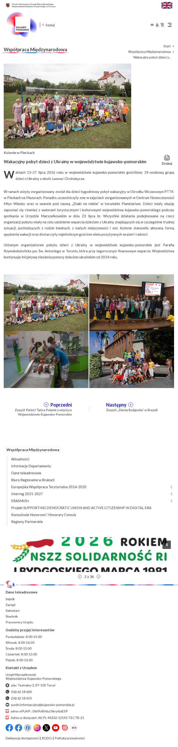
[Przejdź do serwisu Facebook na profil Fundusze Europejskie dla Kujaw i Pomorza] (18, 727)
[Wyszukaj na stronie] (43, 24)
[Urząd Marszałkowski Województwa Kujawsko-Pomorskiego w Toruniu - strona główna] (21, 25)
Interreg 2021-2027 (27, 494)
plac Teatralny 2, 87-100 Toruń (33, 685)
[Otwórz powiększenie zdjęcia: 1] (46, 302)
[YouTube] (55, 727)
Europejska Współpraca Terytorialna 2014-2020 (48, 487)
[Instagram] (37, 727)
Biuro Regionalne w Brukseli (32, 480)
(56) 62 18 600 (21, 692)
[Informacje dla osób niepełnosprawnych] (159, 25)
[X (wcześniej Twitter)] (46, 727)
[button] (89, 554)
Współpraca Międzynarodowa (149, 51)
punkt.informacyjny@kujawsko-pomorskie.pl (42, 705)
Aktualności (20, 459)
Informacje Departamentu (31, 466)
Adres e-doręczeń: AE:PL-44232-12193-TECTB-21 (47, 718)
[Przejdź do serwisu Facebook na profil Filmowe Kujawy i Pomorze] (28, 727)
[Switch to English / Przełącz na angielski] (166, 5)
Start (167, 46)
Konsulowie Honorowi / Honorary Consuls (43, 515)
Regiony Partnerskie (27, 521)
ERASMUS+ (20, 501)
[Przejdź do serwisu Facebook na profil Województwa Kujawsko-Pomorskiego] (9, 727)
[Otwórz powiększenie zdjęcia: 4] (131, 359)
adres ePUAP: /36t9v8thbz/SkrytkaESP (39, 711)
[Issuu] (65, 727)
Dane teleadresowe (26, 473)
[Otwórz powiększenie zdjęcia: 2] (131, 302)
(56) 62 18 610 (21, 698)
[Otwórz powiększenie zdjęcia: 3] (46, 359)
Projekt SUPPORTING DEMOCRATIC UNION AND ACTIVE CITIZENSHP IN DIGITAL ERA (81, 508)
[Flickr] (74, 727)
